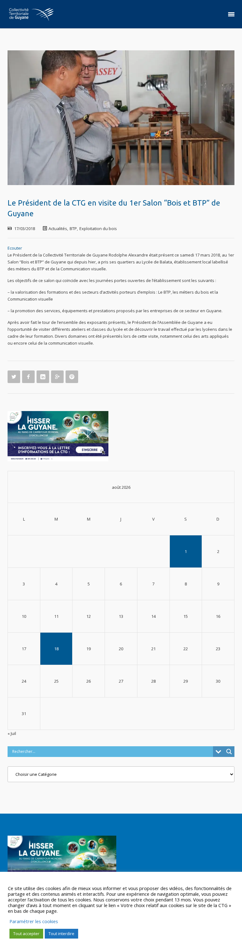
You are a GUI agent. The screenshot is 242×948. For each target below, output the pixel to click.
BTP (73, 228)
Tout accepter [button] (26, 933)
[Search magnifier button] (229, 751)
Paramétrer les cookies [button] (33, 921)
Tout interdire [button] (61, 933)
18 (56, 649)
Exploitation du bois (98, 228)
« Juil (12, 733)
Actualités (58, 228)
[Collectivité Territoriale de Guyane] (31, 14)
